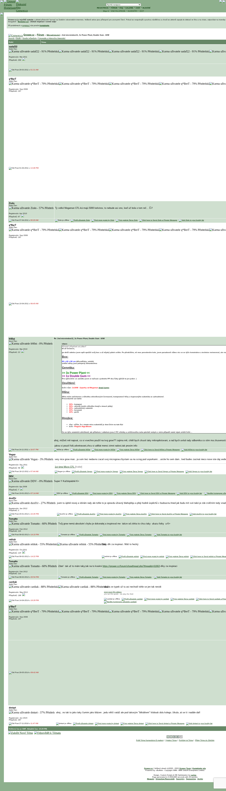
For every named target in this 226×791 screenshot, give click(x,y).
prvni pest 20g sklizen (113, 592)
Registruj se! (23, 22)
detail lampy (104, 388)
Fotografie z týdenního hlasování (51, 38)
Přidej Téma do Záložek (204, 740)
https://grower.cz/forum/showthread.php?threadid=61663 (131, 566)
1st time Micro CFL (65, 467)
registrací (26, 25)
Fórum (40, 35)
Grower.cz (28, 35)
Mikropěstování (53, 35)
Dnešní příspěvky (30, 38)
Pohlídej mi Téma (186, 740)
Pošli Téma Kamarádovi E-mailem (149, 740)
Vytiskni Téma (171, 740)
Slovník (11, 38)
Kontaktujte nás (199, 768)
